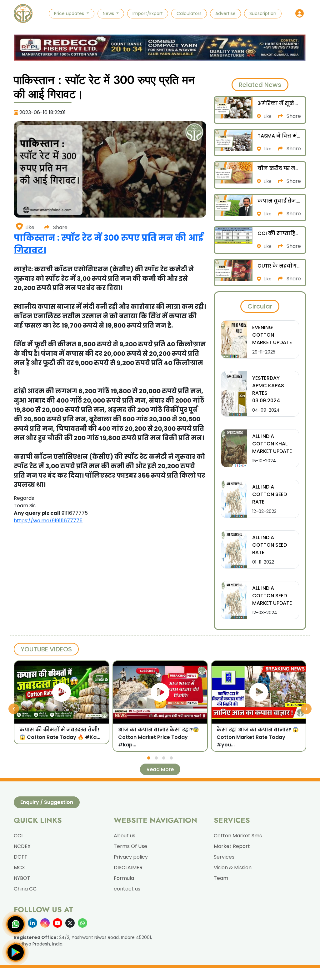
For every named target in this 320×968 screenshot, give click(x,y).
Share (60, 227)
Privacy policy (131, 856)
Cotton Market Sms (238, 835)
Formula (124, 878)
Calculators (189, 13)
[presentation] (13, 709)
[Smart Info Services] (23, 13)
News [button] (109, 13)
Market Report (232, 846)
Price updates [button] (69, 13)
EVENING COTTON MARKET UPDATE (272, 335)
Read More (160, 769)
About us (124, 835)
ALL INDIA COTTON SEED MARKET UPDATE (272, 595)
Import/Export (147, 13)
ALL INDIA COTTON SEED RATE (269, 494)
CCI (18, 835)
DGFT (21, 856)
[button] (299, 13)
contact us (127, 888)
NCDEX (22, 846)
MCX (19, 867)
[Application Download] (15, 952)
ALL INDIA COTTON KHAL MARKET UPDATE (272, 444)
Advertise (225, 13)
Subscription (262, 13)
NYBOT (22, 878)
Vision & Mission (233, 867)
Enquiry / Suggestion (46, 802)
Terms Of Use (130, 846)
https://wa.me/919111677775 (48, 520)
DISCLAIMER (128, 867)
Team (221, 878)
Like (29, 227)
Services (224, 856)
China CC (25, 888)
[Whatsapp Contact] (15, 924)
